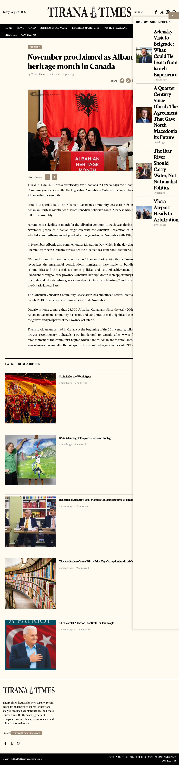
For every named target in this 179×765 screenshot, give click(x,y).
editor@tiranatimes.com (26, 733)
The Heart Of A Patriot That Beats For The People (86, 623)
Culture (35, 47)
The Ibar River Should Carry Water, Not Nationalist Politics (165, 169)
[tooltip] (156, 12)
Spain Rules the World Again (75, 376)
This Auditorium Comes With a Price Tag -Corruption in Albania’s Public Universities (106, 561)
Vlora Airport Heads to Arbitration (166, 210)
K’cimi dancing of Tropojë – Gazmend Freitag (84, 438)
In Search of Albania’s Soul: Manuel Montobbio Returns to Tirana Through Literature (107, 499)
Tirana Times (38, 74)
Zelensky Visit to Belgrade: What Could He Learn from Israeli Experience (166, 53)
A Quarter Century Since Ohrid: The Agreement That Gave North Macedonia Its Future (166, 113)
